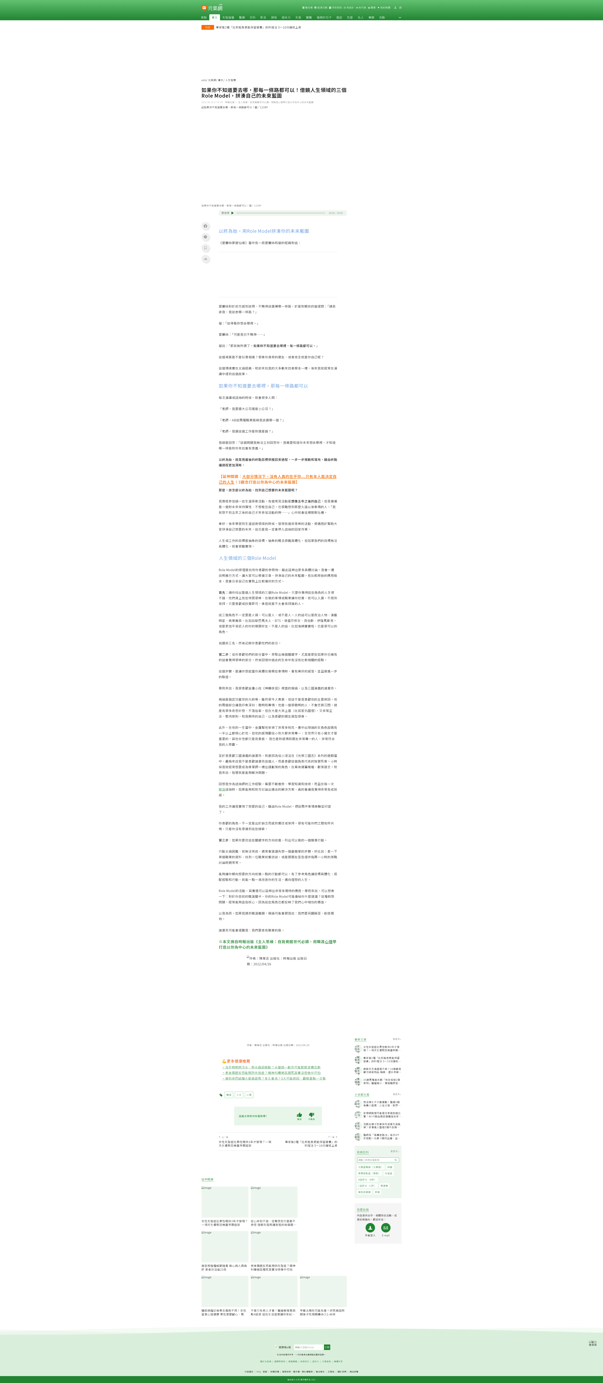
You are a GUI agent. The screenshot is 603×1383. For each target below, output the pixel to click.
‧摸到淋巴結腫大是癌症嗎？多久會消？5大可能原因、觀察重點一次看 (274, 1078)
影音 (263, 17)
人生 (230, 482)
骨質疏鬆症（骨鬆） (369, 1173)
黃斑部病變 (364, 1192)
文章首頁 (326, 1361)
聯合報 (309, 7)
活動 (382, 17)
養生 (215, 17)
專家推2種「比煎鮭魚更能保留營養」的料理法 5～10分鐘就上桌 (258, 27)
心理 (329, 941)
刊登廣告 (249, 1372)
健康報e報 (285, 1347)
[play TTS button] (232, 213)
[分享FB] (205, 226)
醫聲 (309, 17)
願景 (373, 7)
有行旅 (362, 7)
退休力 (286, 17)
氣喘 (377, 1192)
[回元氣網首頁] (215, 7)
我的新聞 (385, 7)
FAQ (259, 1371)
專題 (371, 17)
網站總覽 (354, 1372)
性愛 (350, 17)
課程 (274, 17)
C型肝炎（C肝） (367, 1185)
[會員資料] (395, 7)
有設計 (350, 7)
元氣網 (212, 80)
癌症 (339, 17)
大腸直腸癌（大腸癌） (370, 1167)
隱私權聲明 (307, 1371)
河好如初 (336, 7)
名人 (361, 17)
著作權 (296, 1371)
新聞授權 (274, 1372)
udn (203, 80)
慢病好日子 (324, 17)
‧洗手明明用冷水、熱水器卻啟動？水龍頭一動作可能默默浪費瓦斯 (271, 1067)
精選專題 (292, 1361)
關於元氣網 (265, 1361)
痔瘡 (389, 1167)
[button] (400, 17)
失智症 (388, 1173)
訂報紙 (331, 1372)
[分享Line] (205, 237)
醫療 (242, 17)
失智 (298, 17)
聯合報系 (320, 1372)
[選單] (400, 7)
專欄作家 (338, 1361)
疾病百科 (304, 1361)
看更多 (397, 1039)
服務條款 (286, 1371)
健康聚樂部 (279, 1361)
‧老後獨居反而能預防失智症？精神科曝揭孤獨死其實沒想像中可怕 (271, 1072)
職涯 (222, 789)
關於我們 (342, 1372)
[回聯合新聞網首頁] (204, 8)
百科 (253, 17)
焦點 (204, 17)
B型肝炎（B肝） (367, 1179)
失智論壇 (228, 17)
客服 (265, 1371)
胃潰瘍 (384, 1185)
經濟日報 (322, 7)
